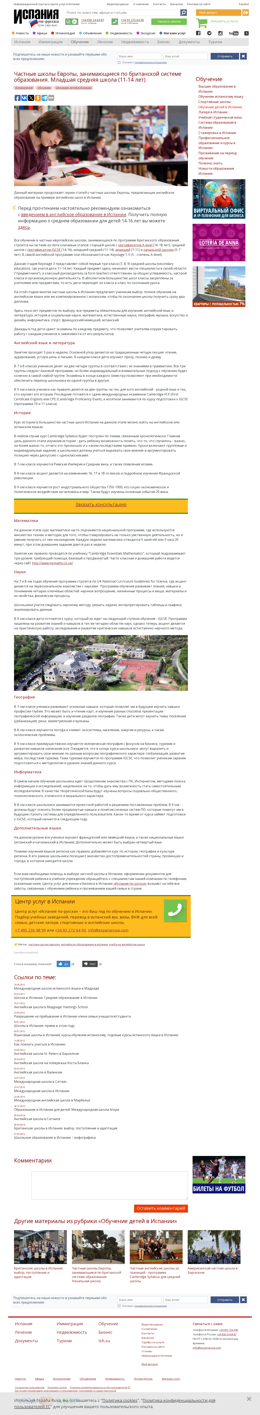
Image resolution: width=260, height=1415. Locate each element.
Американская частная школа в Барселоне (213, 1270)
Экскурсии (148, 33)
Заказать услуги (224, 21)
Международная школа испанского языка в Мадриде (56, 988)
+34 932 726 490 (228, 1330)
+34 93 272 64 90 (132, 20)
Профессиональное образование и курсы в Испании (216, 143)
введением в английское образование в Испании (73, 214)
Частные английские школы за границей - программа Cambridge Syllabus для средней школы (155, 1274)
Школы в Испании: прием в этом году (44, 1025)
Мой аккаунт (150, 1364)
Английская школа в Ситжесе (37, 1119)
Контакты (159, 4)
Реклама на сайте (198, 4)
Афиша (42, 33)
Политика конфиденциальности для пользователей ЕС (100, 1387)
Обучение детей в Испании (220, 107)
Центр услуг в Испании (65, 4)
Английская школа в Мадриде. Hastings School (51, 1007)
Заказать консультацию (101, 504)
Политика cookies (57, 1387)
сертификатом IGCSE (44, 249)
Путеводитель (143, 1379)
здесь (24, 227)
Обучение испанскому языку (220, 96)
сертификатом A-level (135, 245)
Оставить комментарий (161, 1208)
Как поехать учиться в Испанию (39, 1044)
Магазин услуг (175, 33)
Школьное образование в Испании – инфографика (55, 1137)
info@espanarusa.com (108, 930)
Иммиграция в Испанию (157, 1355)
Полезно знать (210, 163)
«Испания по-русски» (130, 883)
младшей (122, 249)
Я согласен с (144, 62)
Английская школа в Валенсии (38, 1072)
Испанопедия (65, 33)
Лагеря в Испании (212, 112)
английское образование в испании (84, 944)
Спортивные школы (214, 102)
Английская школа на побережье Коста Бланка (51, 1063)
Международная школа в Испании (41, 1091)
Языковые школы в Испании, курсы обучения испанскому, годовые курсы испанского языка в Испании (96, 1035)
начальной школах (158, 249)
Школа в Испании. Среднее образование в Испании (55, 997)
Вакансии (176, 4)
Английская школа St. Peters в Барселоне (46, 1053)
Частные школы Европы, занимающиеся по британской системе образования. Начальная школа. (96, 1274)
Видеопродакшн (118, 4)
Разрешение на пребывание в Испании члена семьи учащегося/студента (72, 1016)
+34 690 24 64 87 (92, 20)
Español (244, 4)
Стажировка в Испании (217, 133)
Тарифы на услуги (153, 1342)
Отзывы (147, 1351)
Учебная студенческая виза (220, 117)
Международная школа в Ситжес (40, 1081)
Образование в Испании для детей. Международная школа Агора (66, 1109)
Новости (22, 33)
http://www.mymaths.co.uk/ (52, 563)
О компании (141, 4)
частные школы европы (44, 944)
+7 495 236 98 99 (30, 930)
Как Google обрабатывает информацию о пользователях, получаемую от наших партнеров (65, 1390)
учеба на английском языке (127, 944)
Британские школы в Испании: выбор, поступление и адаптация (65, 1128)
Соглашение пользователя (29, 1387)
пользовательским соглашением (151, 62)
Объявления (92, 33)
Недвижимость (121, 33)
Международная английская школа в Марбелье (52, 1100)
